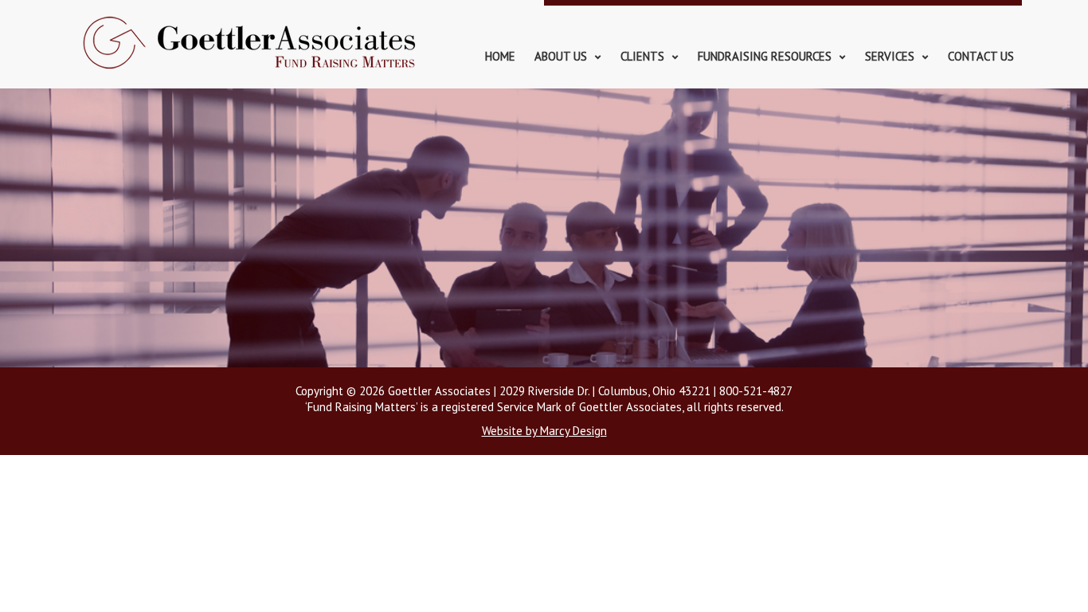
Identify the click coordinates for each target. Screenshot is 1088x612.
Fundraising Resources (765, 56)
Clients (642, 56)
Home (500, 56)
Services (889, 56)
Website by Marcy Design (544, 430)
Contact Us (981, 56)
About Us (560, 56)
